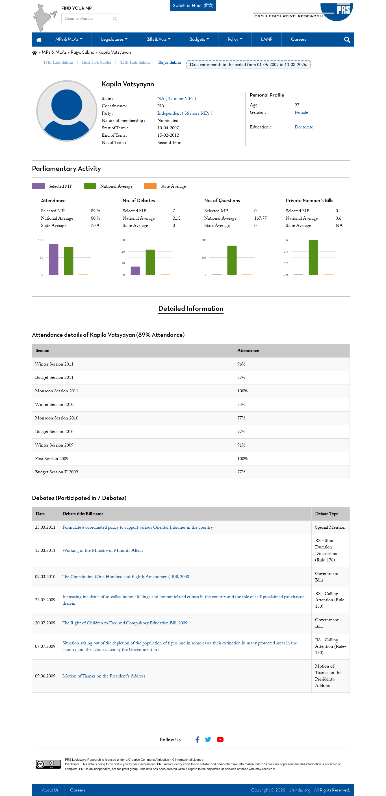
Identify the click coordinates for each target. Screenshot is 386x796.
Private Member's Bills (309, 200)
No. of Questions (222, 200)
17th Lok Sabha (58, 62)
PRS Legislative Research (83, 759)
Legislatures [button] (112, 39)
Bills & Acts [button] (156, 39)
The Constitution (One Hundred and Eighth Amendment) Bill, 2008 (125, 576)
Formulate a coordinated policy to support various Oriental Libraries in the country (137, 527)
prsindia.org (300, 790)
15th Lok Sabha (135, 62)
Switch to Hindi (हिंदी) (193, 5)
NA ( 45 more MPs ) (176, 98)
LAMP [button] (266, 39)
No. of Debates (139, 200)
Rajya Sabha (82, 52)
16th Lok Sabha (96, 62)
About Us (50, 790)
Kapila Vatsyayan (128, 84)
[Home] (34, 52)
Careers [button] (298, 39)
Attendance (53, 200)
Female (301, 112)
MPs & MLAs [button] (66, 39)
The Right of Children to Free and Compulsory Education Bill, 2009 (124, 623)
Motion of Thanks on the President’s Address (103, 676)
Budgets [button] (197, 39)
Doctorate (304, 127)
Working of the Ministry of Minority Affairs (103, 550)
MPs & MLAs (54, 52)
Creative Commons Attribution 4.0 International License (165, 759)
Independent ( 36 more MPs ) (184, 113)
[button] (39, 39)
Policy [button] (233, 39)
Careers (77, 790)
